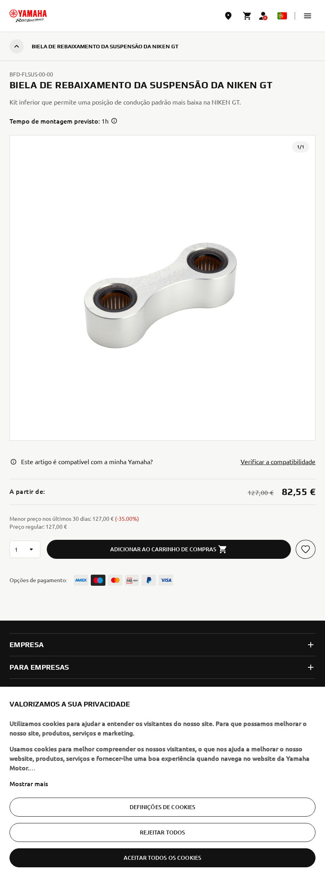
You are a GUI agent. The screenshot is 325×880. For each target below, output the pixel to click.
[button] (307, 16)
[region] (162, 783)
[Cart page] (247, 16)
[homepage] (28, 16)
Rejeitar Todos (162, 832)
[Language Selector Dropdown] (282, 16)
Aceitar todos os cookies (162, 857)
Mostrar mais (29, 783)
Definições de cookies (163, 807)
